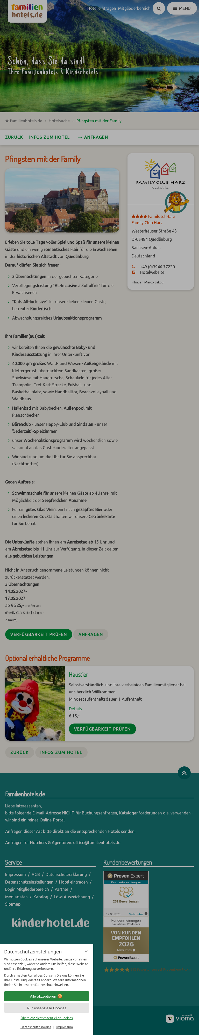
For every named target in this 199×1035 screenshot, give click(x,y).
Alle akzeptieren (43, 996)
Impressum (64, 1027)
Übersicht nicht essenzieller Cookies (47, 1018)
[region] (46, 972)
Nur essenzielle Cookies (46, 1008)
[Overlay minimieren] (86, 951)
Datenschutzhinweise (35, 1027)
